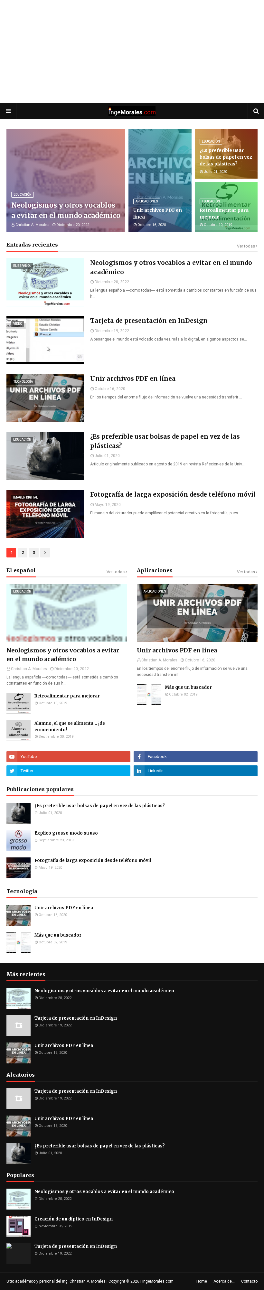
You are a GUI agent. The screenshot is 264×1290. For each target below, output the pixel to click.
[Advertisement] (132, 51)
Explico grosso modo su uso (66, 833)
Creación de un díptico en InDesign (73, 1219)
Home (201, 1281)
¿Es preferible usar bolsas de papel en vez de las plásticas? (226, 157)
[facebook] (196, 756)
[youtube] (68, 756)
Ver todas (246, 246)
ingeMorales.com (158, 1281)
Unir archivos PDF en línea (157, 213)
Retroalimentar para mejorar (224, 213)
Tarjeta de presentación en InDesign (149, 320)
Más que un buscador (188, 687)
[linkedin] (196, 770)
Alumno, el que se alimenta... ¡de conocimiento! (69, 727)
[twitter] (68, 770)
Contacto (249, 1281)
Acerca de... (224, 1281)
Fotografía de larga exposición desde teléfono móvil (173, 494)
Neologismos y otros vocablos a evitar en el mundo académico (65, 210)
